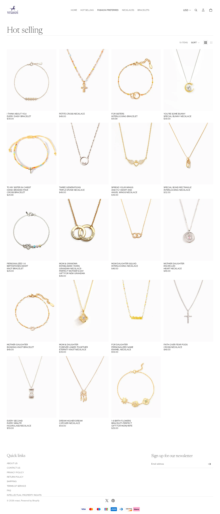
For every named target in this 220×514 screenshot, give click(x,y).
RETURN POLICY (15, 477)
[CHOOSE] (155, 105)
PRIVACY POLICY (15, 472)
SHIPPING (12, 481)
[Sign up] (209, 464)
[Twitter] (107, 501)
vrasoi (17, 500)
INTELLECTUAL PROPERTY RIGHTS (24, 495)
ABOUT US (12, 463)
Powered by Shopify (30, 500)
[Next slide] (51, 80)
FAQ (9, 490)
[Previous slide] (12, 80)
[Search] (196, 10)
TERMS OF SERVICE (16, 486)
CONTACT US (13, 468)
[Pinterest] (113, 501)
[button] (195, 42)
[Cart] (210, 10)
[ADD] (51, 105)
